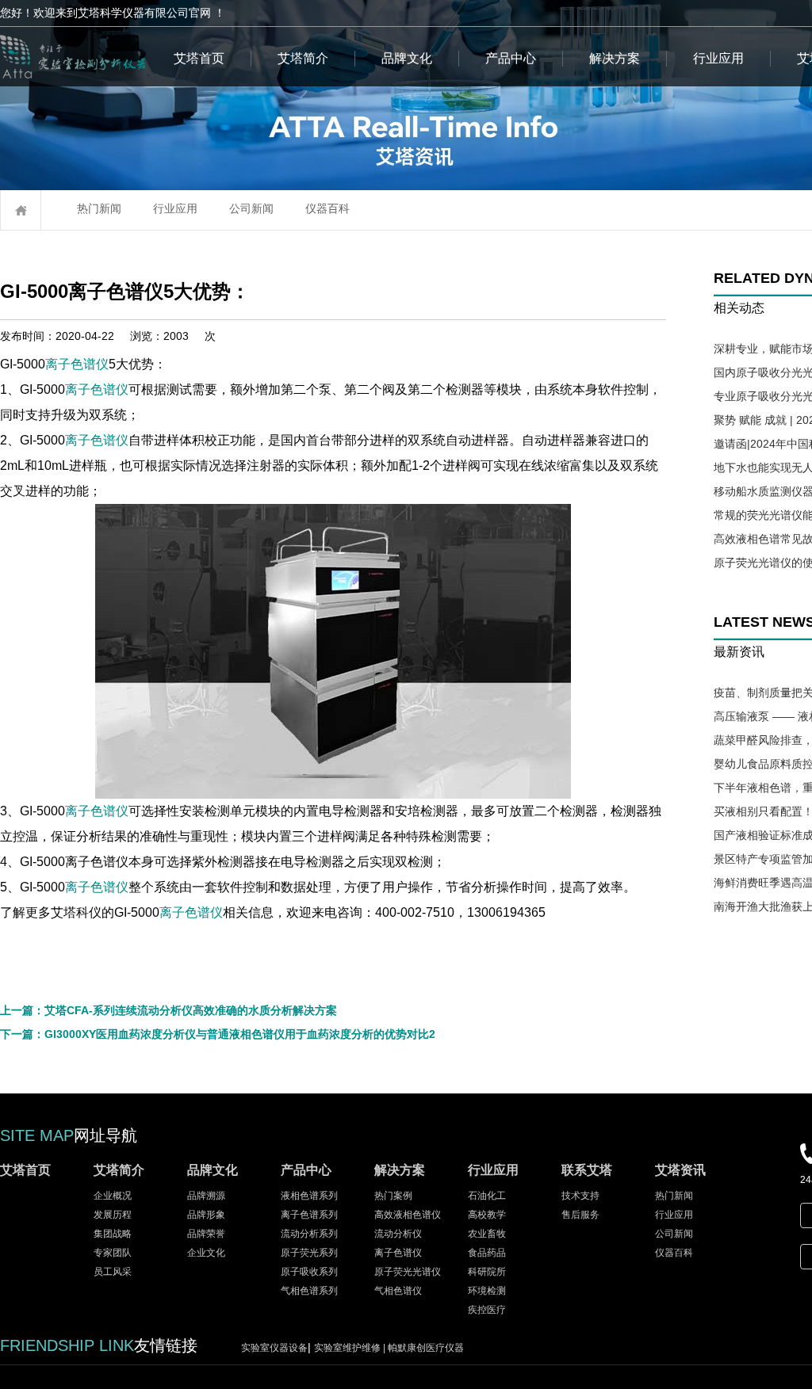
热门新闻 (99, 208)
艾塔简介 (303, 58)
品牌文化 (406, 58)
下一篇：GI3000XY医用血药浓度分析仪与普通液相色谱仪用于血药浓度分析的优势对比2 (217, 1034)
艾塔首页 (199, 58)
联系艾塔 (586, 1170)
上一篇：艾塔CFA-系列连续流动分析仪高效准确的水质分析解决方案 (168, 1010)
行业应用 (718, 58)
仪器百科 (327, 208)
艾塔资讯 (680, 1170)
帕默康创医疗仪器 (426, 1347)
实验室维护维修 (351, 1347)
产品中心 (510, 58)
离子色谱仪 (77, 364)
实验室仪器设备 (274, 1347)
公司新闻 (251, 208)
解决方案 (614, 58)
